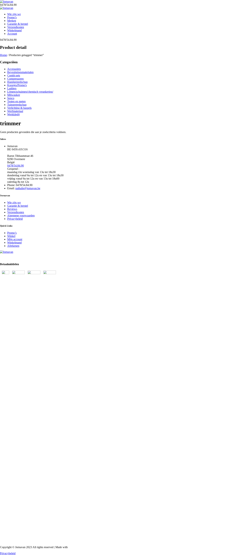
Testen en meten (16, 101)
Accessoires (14, 68)
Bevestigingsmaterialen (20, 72)
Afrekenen (13, 245)
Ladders (11, 88)
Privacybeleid (15, 218)
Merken (11, 20)
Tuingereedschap (17, 104)
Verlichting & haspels (19, 107)
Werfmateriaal (15, 111)
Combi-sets (13, 75)
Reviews (12, 209)
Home (3, 55)
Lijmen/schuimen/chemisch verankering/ (30, 91)
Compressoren (15, 78)
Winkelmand (14, 30)
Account (12, 33)
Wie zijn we (14, 14)
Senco (10, 98)
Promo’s (12, 17)
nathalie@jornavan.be (27, 188)
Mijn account (14, 239)
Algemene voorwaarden (21, 215)
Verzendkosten (15, 27)
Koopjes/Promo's (17, 85)
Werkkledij (13, 114)
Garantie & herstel (17, 23)
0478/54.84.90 (15, 165)
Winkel (11, 236)
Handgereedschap (17, 81)
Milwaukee (13, 94)
